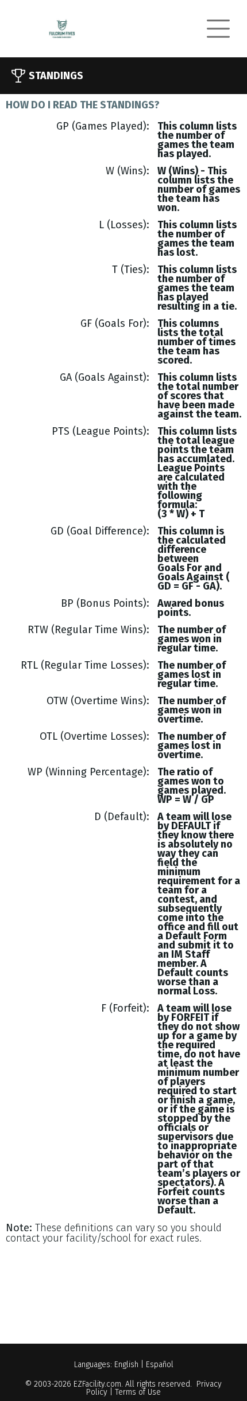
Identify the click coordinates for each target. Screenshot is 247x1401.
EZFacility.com (97, 1384)
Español (159, 1364)
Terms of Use (138, 1392)
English (126, 1364)
